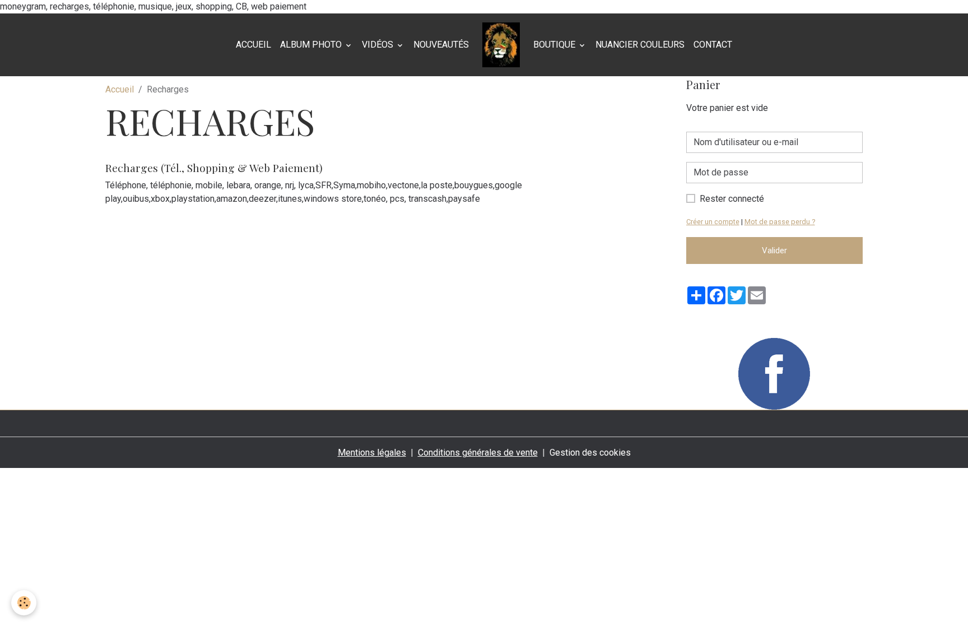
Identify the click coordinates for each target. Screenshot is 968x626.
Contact (713, 44)
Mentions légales (372, 452)
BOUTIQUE (555, 44)
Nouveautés (441, 44)
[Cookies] (23, 602)
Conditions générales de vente (478, 452)
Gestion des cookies (590, 452)
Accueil (253, 44)
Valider (774, 250)
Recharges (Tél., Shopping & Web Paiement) (214, 167)
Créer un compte (712, 221)
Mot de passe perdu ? (779, 221)
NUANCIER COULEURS (640, 44)
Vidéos (378, 44)
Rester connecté (732, 198)
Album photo (312, 44)
